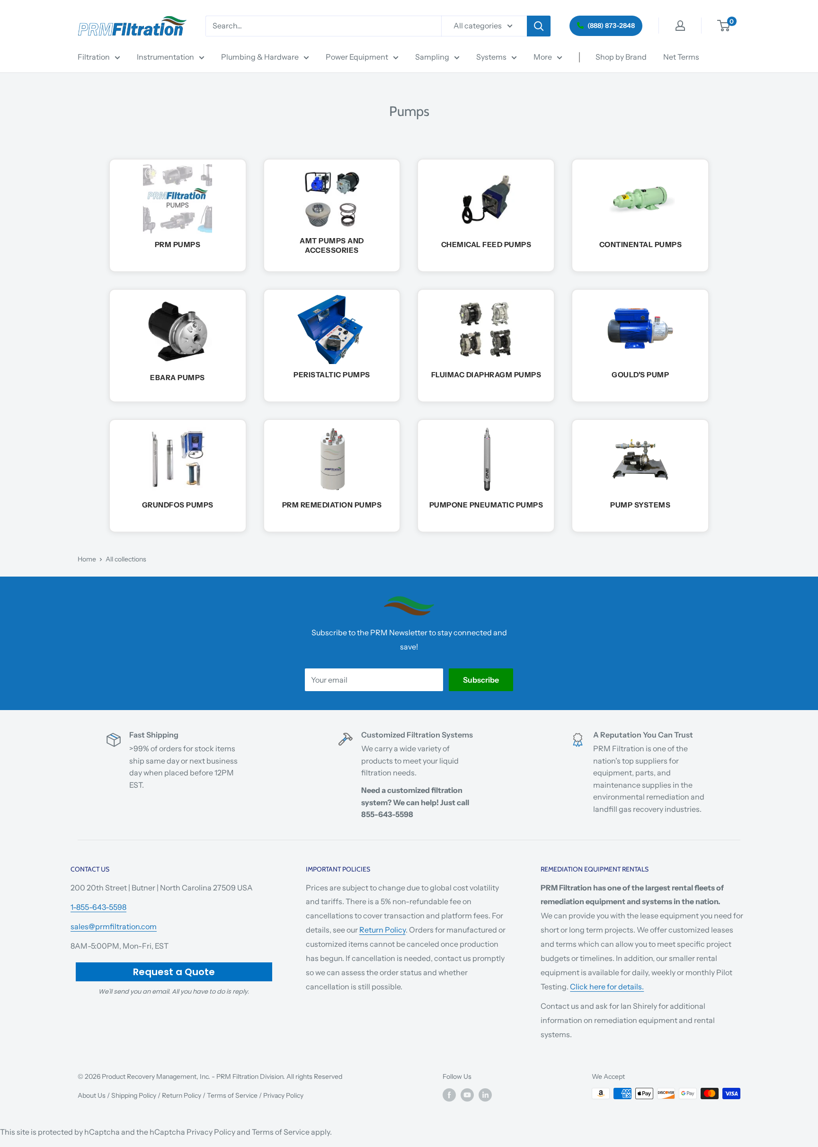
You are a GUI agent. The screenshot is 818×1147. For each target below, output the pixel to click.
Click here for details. (607, 986)
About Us (92, 1095)
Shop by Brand (621, 57)
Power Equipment (357, 57)
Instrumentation (165, 57)
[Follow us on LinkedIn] (485, 1094)
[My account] (680, 25)
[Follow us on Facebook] (449, 1094)
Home (87, 559)
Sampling (432, 57)
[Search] (539, 26)
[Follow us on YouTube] (467, 1094)
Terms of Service (232, 1095)
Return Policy (382, 929)
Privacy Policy (283, 1095)
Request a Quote (174, 971)
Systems (491, 57)
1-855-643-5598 (98, 907)
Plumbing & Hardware (260, 57)
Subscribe (481, 680)
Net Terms (681, 57)
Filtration (94, 57)
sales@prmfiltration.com (114, 926)
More (542, 57)
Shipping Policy (133, 1095)
